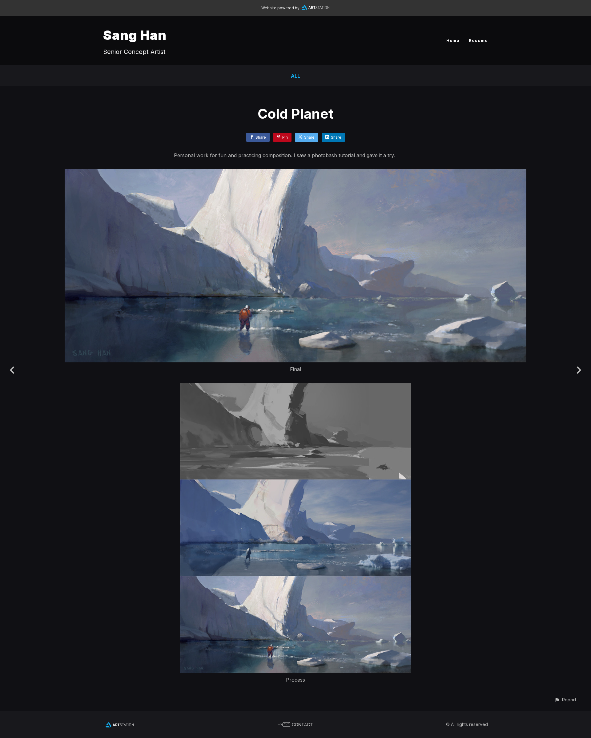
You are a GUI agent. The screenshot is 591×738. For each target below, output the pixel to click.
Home (453, 40)
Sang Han (135, 35)
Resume (478, 40)
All (295, 76)
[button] (565, 699)
